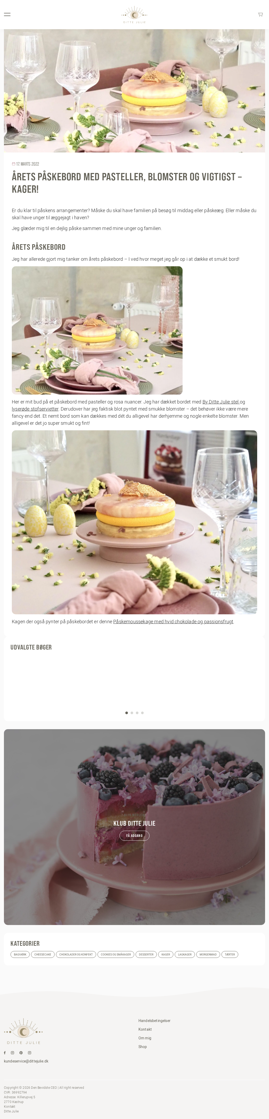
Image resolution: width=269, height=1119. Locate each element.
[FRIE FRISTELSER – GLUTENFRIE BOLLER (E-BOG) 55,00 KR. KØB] (134, 685)
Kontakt (145, 1029)
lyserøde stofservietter (35, 409)
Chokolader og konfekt (76, 954)
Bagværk (20, 954)
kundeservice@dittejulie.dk (26, 1061)
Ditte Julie (11, 1111)
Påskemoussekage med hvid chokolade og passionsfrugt (173, 621)
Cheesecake (42, 954)
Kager (166, 954)
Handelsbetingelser (154, 1020)
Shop (142, 1046)
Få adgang (134, 836)
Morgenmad (208, 954)
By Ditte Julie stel (221, 401)
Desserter (146, 954)
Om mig (144, 1038)
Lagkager (185, 954)
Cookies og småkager (116, 954)
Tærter (230, 954)
